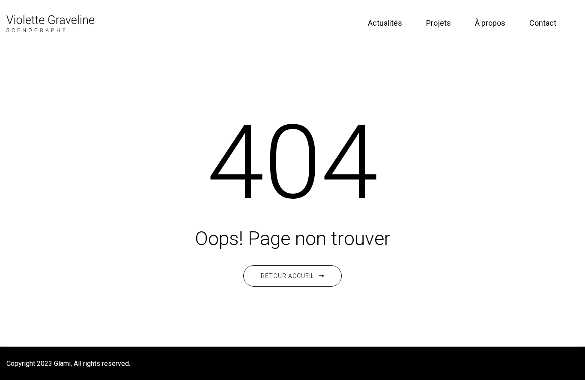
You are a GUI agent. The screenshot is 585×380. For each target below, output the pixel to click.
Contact (542, 22)
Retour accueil (287, 275)
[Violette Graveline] (50, 23)
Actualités (385, 22)
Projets (438, 22)
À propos (490, 22)
